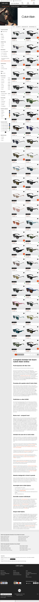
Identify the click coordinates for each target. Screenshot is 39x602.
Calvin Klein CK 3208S (27, 451)
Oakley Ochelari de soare (5, 537)
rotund (3, 82)
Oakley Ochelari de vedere (5, 546)
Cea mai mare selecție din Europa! (7, 0)
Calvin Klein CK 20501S (31, 444)
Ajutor (27, 570)
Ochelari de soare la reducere (30, 525)
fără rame (3, 95)
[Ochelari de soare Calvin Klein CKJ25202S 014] (18, 276)
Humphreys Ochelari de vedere (6, 547)
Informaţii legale (3, 597)
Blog (26, 575)
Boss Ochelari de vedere (23, 547)
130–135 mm (4, 53)
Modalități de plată (16, 572)
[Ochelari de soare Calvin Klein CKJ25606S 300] (18, 344)
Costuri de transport (16, 573)
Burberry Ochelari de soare (22, 540)
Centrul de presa (3, 572)
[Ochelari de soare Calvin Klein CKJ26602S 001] (18, 60)
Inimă (3, 99)
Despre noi (2, 570)
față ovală (3, 101)
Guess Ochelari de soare (22, 538)
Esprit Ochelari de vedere (24, 550)
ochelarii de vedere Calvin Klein (26, 375)
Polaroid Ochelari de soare (5, 540)
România (33, 0)
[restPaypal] (6, 583)
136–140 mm (4, 54)
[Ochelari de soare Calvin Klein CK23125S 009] (18, 141)
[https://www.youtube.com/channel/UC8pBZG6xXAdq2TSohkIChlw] (38, 583)
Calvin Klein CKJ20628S (32, 470)
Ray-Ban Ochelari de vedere (5, 545)
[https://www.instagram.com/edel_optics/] (36, 583)
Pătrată (3, 104)
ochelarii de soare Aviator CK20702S (21, 461)
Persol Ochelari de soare (4, 538)
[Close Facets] (5, 27)
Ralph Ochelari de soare (22, 539)
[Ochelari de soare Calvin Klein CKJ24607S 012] (18, 47)
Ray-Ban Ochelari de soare (5, 536)
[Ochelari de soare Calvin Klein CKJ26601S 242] (18, 182)
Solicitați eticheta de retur (17, 574)
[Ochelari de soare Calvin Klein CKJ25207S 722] (18, 209)
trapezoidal (3, 106)
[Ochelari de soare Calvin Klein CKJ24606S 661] (18, 303)
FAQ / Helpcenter (28, 572)
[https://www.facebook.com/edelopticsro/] (34, 583)
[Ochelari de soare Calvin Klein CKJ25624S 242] (18, 128)
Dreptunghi (3, 77)
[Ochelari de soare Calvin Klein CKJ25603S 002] (18, 87)
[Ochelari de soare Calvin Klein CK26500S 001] (18, 74)
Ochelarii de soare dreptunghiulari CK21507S (20, 454)
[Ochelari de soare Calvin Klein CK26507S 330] (18, 155)
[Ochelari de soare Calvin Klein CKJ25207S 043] (18, 263)
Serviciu (14, 570)
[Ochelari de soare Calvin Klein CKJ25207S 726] (18, 168)
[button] (5, 3)
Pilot (2, 84)
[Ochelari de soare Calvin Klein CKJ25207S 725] (18, 222)
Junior (3, 39)
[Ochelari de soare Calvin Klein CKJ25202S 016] (18, 33)
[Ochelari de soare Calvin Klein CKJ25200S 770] (18, 195)
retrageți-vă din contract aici (6, 594)
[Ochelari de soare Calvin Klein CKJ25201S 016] (18, 317)
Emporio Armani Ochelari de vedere (6, 550)
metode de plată (23, 490)
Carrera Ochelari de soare (5, 539)
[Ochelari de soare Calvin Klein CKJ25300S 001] (18, 290)
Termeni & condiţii (3, 596)
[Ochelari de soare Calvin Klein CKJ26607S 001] (18, 249)
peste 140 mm (5, 56)
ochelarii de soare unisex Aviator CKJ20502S (23, 446)
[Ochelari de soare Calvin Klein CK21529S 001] (18, 101)
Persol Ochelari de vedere (24, 545)
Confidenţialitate (9, 596)
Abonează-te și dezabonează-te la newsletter (31, 574)
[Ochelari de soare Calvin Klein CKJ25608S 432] (18, 331)
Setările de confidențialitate (4, 573)
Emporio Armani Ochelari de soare (23, 536)
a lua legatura (2, 574)
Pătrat (3, 79)
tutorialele (25, 508)
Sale (2, 65)
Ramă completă (4, 93)
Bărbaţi (3, 37)
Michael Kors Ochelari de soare (23, 537)
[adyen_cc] (1, 583)
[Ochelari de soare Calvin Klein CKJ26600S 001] (18, 236)
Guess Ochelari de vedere (24, 546)
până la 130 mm (5, 51)
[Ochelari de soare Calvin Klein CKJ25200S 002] (18, 114)
